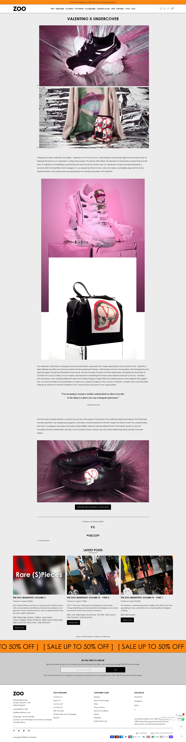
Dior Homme (91, 615)
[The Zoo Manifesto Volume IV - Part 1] (147, 575)
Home (78, 637)
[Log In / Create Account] (168, 9)
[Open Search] (165, 9)
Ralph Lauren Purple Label (52, 620)
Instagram (138, 701)
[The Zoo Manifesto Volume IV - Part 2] (93, 575)
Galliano (38, 617)
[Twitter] (29, 730)
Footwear (79, 9)
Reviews (56, 718)
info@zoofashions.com (21, 712)
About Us (56, 700)
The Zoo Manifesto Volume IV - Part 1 (142, 597)
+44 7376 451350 (28, 717)
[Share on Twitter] (94, 527)
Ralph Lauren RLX (19, 622)
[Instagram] (19, 730)
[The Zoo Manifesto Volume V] (39, 575)
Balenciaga (21, 617)
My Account (58, 704)
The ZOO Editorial (87, 637)
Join (115, 670)
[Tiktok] (24, 730)
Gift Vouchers (58, 711)
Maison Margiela (19, 620)
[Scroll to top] (182, 736)
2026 (14, 617)
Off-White (100, 615)
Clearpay (97, 718)
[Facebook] (14, 730)
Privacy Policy (99, 707)
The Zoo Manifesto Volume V (29, 597)
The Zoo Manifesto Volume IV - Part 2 (88, 597)
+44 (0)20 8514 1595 (20, 709)
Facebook (138, 697)
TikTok (136, 705)
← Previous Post (43, 540)
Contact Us (57, 697)
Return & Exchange (101, 700)
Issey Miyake (47, 617)
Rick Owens (31, 622)
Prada (29, 620)
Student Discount (100, 721)
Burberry (30, 617)
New (52, 9)
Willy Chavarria (72, 617)
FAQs (96, 704)
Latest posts (93, 550)
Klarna (96, 714)
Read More (19, 628)
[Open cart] (172, 9)
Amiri (73, 615)
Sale (133, 9)
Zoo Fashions (31, 737)
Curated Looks (103, 9)
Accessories (90, 9)
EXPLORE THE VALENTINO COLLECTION (93, 507)
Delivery (97, 697)
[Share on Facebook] (92, 527)
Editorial (120, 9)
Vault (127, 9)
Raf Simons (37, 620)
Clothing (69, 9)
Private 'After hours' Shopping (64, 714)
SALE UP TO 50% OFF (65, 646)
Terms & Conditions (101, 711)
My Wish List (57, 707)
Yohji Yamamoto (43, 622)
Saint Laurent (110, 615)
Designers (60, 9)
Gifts (113, 9)
